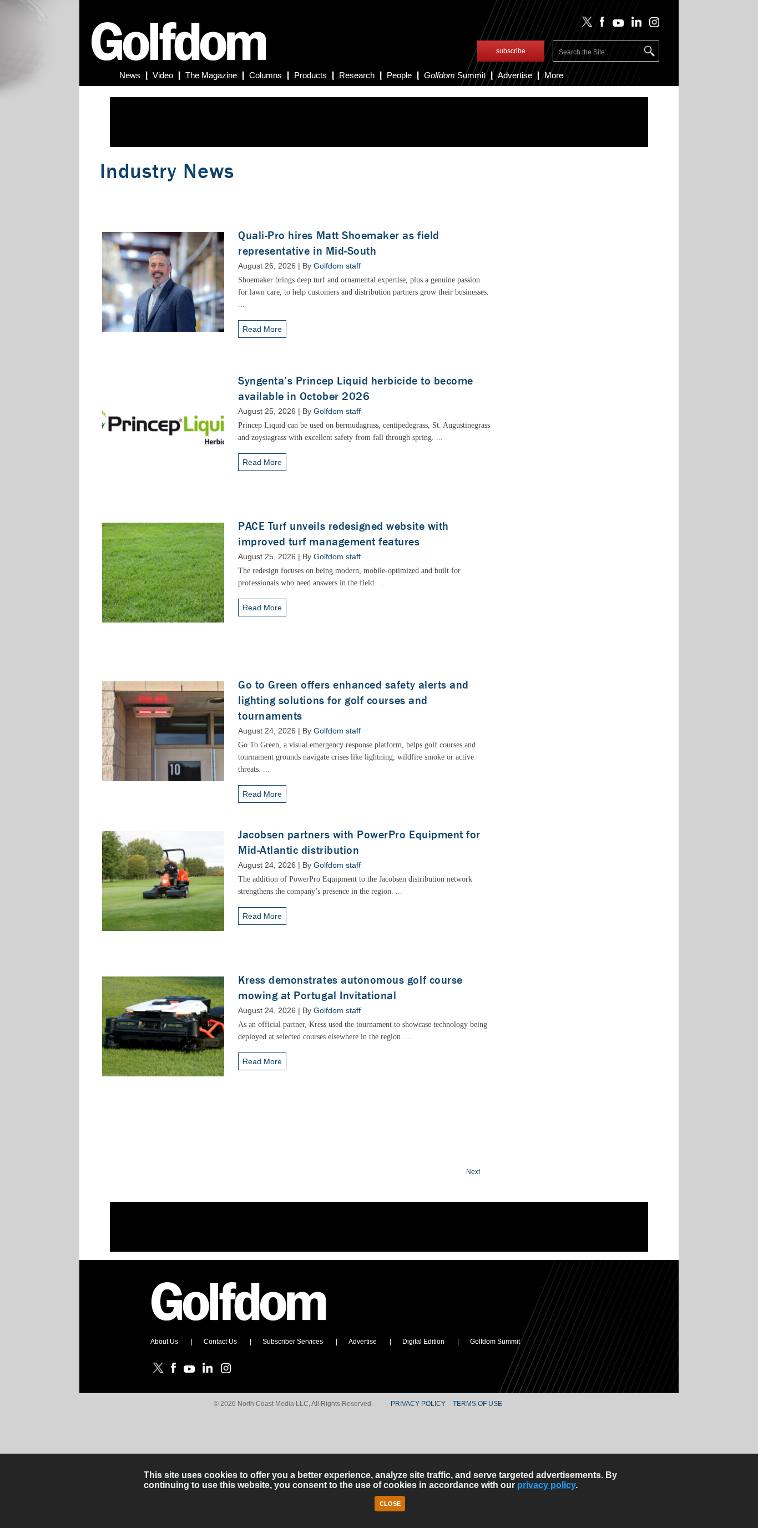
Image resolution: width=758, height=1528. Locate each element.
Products (310, 75)
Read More (262, 329)
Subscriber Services (292, 1341)
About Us (164, 1341)
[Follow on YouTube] (615, 24)
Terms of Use (477, 1404)
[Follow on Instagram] (651, 24)
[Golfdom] (239, 1325)
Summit (455, 75)
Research (357, 75)
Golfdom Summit (495, 1341)
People (399, 75)
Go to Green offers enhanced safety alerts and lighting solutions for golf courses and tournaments (353, 700)
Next (473, 1172)
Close (390, 1503)
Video (163, 75)
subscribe (510, 51)
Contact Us (220, 1341)
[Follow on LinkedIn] (634, 24)
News (129, 75)
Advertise (515, 75)
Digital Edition (423, 1341)
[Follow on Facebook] (600, 24)
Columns (265, 75)
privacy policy (546, 1485)
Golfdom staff (337, 265)
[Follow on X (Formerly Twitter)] (585, 24)
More (553, 75)
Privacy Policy (418, 1404)
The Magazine (211, 75)
